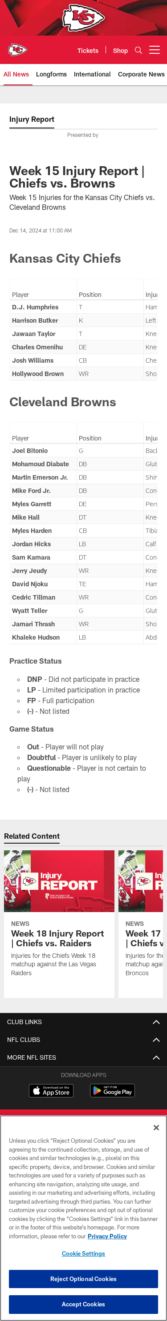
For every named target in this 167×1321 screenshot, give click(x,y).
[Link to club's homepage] (18, 46)
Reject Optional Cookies (83, 1278)
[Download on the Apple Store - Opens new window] (51, 1091)
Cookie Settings (84, 1253)
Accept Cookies (83, 1304)
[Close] (156, 1127)
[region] (83, 1218)
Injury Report (31, 119)
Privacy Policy (107, 1236)
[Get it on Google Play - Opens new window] (112, 1095)
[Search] (138, 50)
